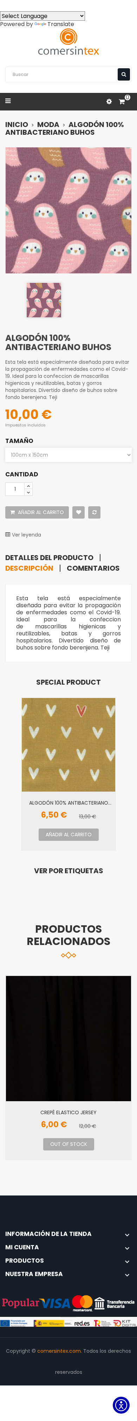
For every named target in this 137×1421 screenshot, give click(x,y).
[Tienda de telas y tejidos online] (68, 42)
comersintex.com (59, 1351)
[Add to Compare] (94, 512)
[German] (56, 5)
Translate (60, 24)
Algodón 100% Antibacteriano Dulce (68, 802)
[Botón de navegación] (124, 74)
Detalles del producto (49, 557)
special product (68, 682)
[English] (18, 5)
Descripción (29, 568)
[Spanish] (5, 5)
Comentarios (93, 568)
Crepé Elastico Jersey (68, 1112)
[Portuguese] (31, 5)
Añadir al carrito (40, 512)
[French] (43, 5)
